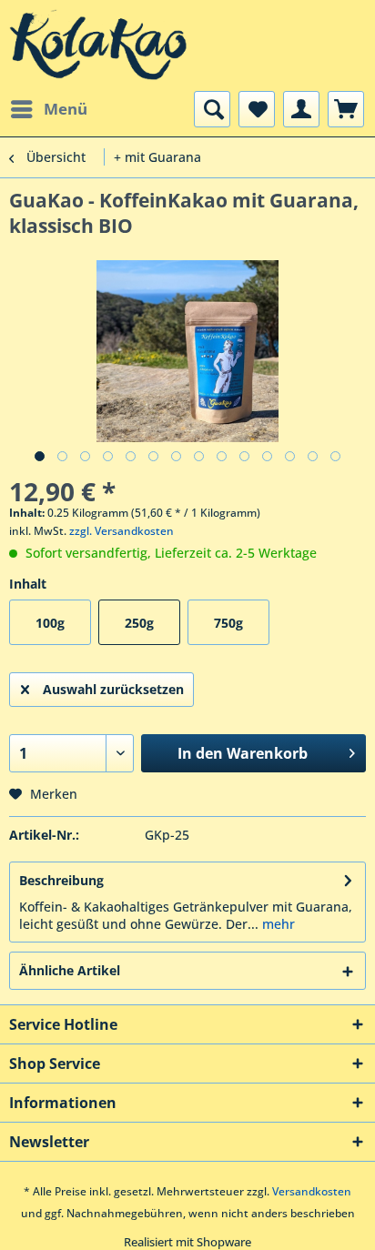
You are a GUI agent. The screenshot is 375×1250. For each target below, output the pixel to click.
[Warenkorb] (346, 109)
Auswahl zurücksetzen (113, 689)
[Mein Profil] (301, 109)
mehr (276, 923)
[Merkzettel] (256, 109)
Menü (65, 108)
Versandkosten (311, 1191)
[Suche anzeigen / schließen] (212, 109)
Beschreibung (61, 880)
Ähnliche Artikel (69, 970)
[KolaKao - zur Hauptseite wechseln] (98, 45)
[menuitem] (48, 109)
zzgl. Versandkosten (121, 531)
